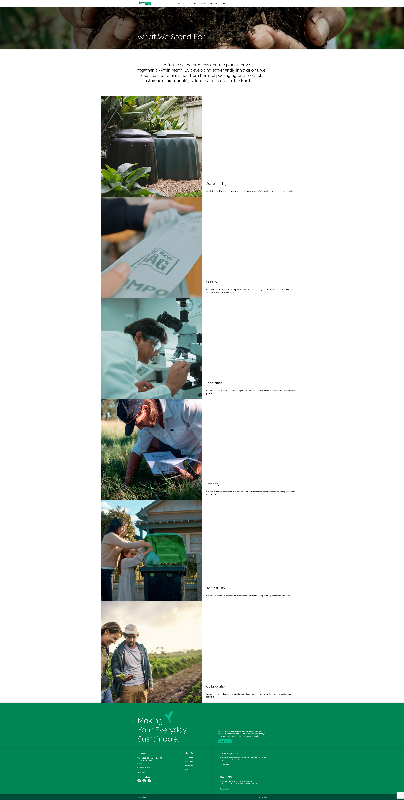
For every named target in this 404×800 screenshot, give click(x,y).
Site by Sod (263, 797)
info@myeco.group (143, 768)
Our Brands (192, 3)
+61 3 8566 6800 (143, 772)
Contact (223, 3)
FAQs (187, 770)
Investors (213, 3)
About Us (181, 3)
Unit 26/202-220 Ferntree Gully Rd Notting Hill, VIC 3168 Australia (149, 760)
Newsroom (203, 3)
